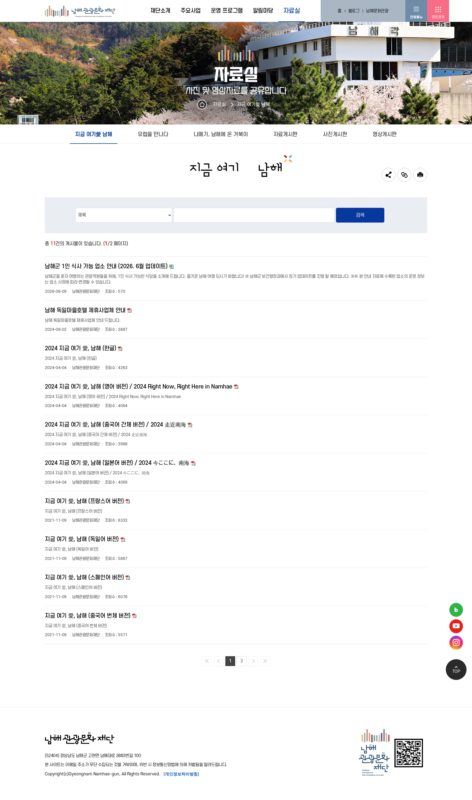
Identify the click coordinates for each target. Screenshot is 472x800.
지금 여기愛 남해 (253, 104)
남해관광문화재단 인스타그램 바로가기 (456, 643)
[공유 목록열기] (389, 175)
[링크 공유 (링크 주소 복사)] (404, 175)
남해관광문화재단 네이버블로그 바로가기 (456, 610)
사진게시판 (335, 135)
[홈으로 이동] (80, 11)
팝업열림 (438, 17)
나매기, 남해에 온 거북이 (221, 135)
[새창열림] (420, 175)
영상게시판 (385, 135)
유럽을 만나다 (153, 135)
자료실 (219, 104)
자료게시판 (285, 135)
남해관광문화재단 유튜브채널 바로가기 (456, 626)
